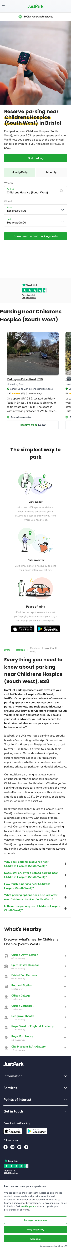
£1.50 (33, 425)
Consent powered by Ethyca (51, 1246)
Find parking (36, 158)
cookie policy (28, 1206)
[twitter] (19, 1147)
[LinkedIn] (26, 1147)
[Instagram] (12, 1147)
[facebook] (5, 1147)
